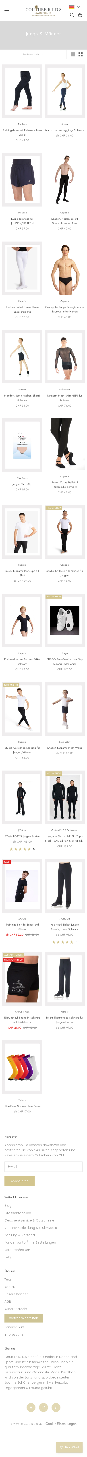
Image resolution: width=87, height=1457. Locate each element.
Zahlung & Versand (19, 1235)
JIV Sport (22, 830)
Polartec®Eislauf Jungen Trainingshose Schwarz (64, 927)
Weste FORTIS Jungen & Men (22, 836)
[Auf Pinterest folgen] (56, 1407)
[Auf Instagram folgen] (43, 1407)
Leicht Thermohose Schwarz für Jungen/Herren (64, 1020)
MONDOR (65, 918)
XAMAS (22, 918)
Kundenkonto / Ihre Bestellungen (30, 1242)
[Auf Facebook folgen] (31, 1407)
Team (9, 1279)
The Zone (22, 124)
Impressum (13, 1334)
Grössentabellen (17, 1213)
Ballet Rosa (64, 389)
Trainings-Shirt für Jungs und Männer (22, 927)
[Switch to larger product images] (73, 54)
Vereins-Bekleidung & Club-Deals (30, 1228)
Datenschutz (14, 1327)
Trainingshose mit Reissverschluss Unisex (22, 132)
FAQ (7, 1257)
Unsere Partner (16, 1294)
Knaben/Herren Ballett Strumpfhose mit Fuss (64, 221)
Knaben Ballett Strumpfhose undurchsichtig (22, 309)
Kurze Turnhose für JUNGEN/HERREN (22, 221)
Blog (8, 1205)
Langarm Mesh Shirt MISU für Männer (64, 398)
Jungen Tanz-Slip (22, 484)
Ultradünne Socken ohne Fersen (22, 1106)
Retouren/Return (17, 1250)
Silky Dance (22, 478)
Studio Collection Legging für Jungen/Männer (22, 750)
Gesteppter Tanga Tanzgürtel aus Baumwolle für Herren (64, 309)
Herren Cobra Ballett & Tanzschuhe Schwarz (64, 484)
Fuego (65, 653)
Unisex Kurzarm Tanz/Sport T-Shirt (22, 573)
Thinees (22, 1100)
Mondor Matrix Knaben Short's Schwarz (22, 398)
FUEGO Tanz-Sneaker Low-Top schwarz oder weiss (65, 661)
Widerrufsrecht (15, 1309)
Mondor (64, 124)
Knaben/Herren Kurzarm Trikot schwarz (22, 661)
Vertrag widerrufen (23, 1318)
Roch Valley (64, 742)
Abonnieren (20, 1181)
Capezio (64, 212)
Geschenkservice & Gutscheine (29, 1220)
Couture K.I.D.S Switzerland (64, 830)
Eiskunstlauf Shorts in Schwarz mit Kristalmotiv (22, 1020)
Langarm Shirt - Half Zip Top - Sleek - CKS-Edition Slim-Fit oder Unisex (64, 838)
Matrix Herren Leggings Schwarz (64, 130)
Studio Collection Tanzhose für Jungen (64, 573)
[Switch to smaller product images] (81, 54)
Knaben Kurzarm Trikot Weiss (64, 748)
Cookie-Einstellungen (61, 1423)
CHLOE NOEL (22, 1011)
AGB (7, 1301)
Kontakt (10, 1287)
